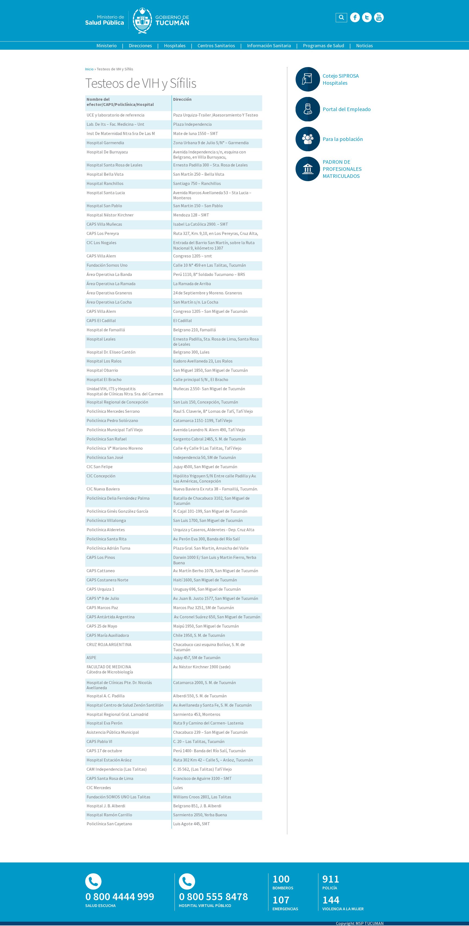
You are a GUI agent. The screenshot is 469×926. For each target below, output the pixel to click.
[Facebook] (355, 17)
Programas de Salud (323, 45)
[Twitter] (367, 17)
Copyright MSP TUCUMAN (360, 923)
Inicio (89, 69)
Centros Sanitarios (216, 45)
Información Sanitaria (269, 45)
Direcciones (140, 45)
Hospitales (175, 45)
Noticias (364, 45)
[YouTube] (379, 17)
